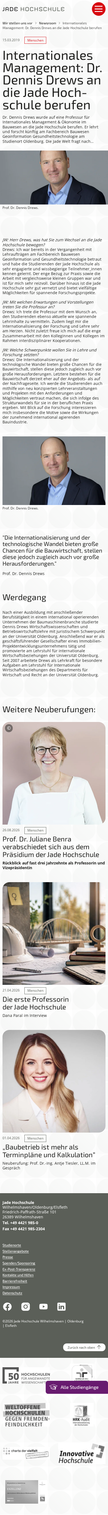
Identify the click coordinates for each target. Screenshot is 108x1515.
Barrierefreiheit (14, 1281)
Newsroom (47, 23)
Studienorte (11, 1245)
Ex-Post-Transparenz (18, 1269)
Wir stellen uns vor (17, 23)
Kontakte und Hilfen (18, 1275)
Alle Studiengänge (80, 1387)
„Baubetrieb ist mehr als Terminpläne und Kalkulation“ (48, 1150)
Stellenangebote (15, 1251)
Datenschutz (12, 1293)
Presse (7, 1257)
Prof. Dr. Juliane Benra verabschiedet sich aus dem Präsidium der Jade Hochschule (50, 846)
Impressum (11, 1287)
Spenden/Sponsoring (18, 1263)
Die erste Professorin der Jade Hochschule (35, 1003)
